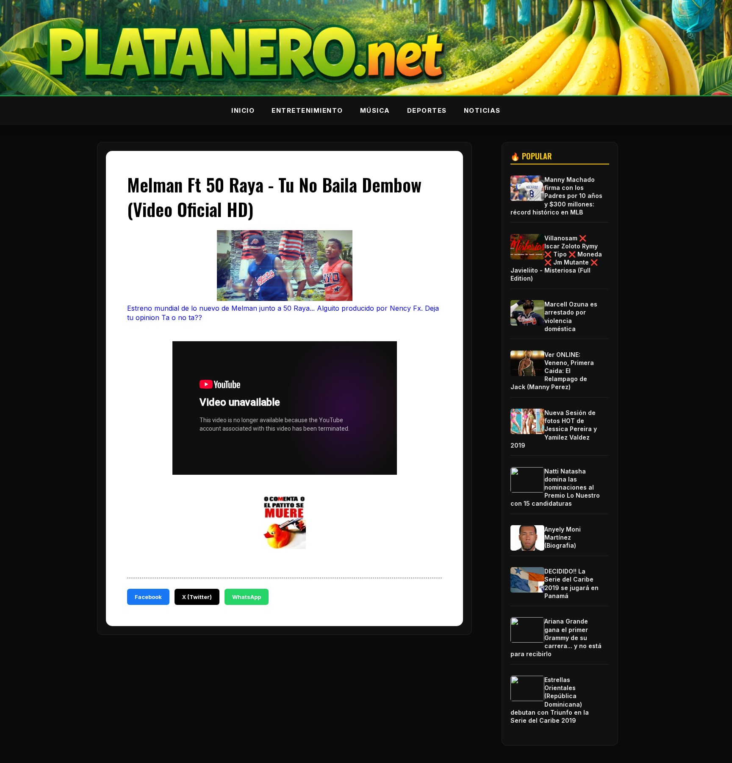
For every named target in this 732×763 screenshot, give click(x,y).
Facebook (148, 596)
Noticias (482, 110)
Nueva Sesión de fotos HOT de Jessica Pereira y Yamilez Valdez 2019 (553, 429)
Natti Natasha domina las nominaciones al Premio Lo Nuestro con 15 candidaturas (555, 487)
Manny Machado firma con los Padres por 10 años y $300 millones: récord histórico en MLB (556, 196)
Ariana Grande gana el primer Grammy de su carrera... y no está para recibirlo (556, 637)
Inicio (243, 110)
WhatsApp (246, 596)
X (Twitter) (197, 596)
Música (375, 110)
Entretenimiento (307, 110)
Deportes (427, 110)
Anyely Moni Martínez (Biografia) (562, 537)
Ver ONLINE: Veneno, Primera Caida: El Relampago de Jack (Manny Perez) (552, 371)
